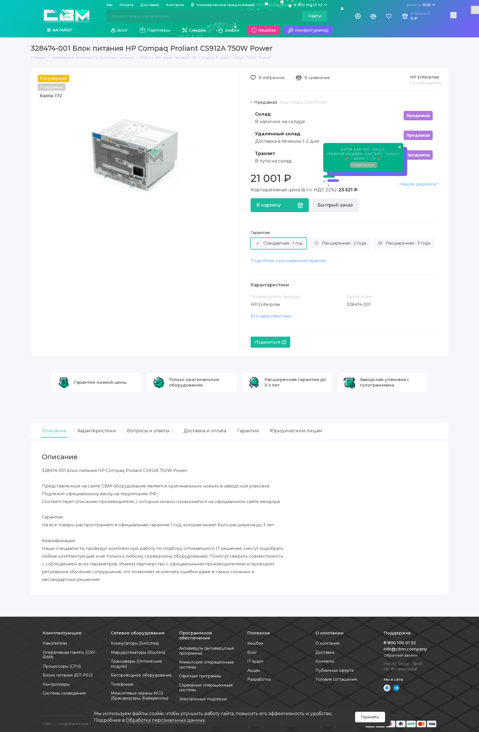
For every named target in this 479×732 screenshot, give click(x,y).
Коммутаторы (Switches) (135, 643)
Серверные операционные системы (206, 688)
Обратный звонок (400, 655)
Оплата (126, 4)
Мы (109, 4)
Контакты (175, 4)
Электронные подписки (203, 699)
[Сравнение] (373, 16)
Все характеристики (271, 316)
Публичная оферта (334, 670)
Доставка (149, 4)
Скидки (197, 30)
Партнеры (158, 30)
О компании (327, 643)
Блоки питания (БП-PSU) (68, 675)
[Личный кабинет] (358, 16)
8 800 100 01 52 (296, 4)
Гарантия (260, 232)
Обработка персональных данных (165, 720)
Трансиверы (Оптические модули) (136, 664)
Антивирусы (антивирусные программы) (206, 651)
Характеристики (96, 430)
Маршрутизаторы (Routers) (138, 652)
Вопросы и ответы (149, 430)
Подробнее (363, 164)
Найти (314, 16)
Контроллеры (56, 684)
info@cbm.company (405, 649)
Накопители (55, 643)
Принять (370, 717)
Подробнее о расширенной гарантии (288, 260)
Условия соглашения (336, 679)
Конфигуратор (311, 30)
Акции (232, 30)
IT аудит (255, 661)
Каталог (62, 30)
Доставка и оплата (205, 430)
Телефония (122, 684)
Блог (122, 30)
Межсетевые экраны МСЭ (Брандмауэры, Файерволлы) (139, 696)
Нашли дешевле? (419, 184)
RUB (418, 4)
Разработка (259, 679)
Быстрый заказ (335, 205)
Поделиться (267, 342)
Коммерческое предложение (225, 4)
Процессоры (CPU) (62, 666)
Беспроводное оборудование (141, 675)
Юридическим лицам (296, 430)
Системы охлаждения (64, 693)
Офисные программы (200, 675)
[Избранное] (388, 16)
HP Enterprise (424, 77)
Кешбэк (267, 30)
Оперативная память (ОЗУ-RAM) (69, 655)
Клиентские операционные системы (206, 665)
